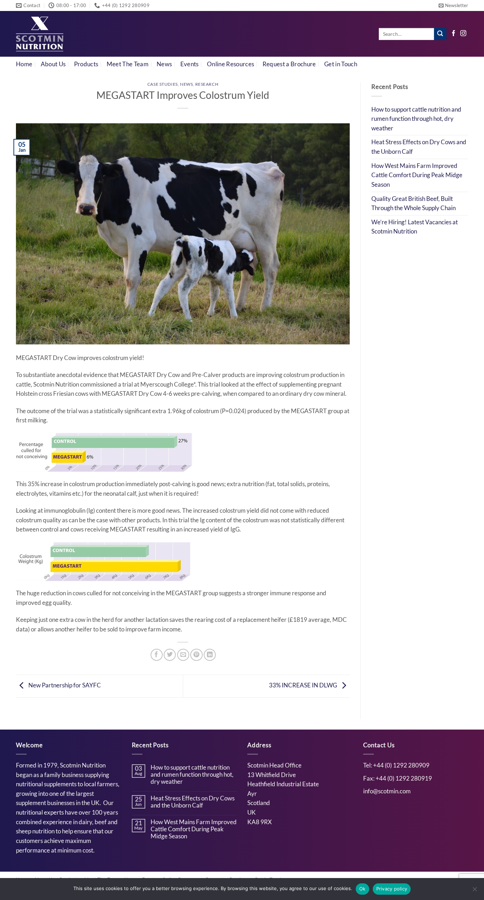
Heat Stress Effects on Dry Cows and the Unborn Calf (418, 147)
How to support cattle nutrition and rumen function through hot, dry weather (416, 119)
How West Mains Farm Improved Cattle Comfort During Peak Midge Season (416, 175)
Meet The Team (127, 64)
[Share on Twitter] (170, 655)
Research (207, 84)
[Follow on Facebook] (454, 33)
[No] (474, 891)
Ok (362, 888)
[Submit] (440, 34)
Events (189, 64)
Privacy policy (391, 888)
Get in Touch (340, 64)
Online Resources (230, 64)
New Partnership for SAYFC (64, 685)
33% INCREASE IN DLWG (303, 685)
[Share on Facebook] (157, 655)
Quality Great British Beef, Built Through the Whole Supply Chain (413, 203)
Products (86, 64)
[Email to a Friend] (183, 655)
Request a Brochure (289, 64)
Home (24, 64)
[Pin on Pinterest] (196, 655)
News (164, 64)
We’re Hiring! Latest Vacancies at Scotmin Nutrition (414, 227)
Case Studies (162, 84)
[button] (453, 5)
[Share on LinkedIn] (210, 655)
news (186, 84)
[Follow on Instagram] (463, 33)
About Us (53, 64)
